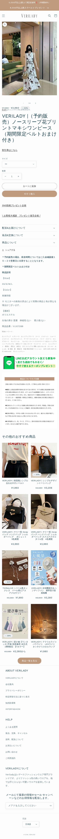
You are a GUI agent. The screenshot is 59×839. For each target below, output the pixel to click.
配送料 (4, 110)
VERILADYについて (14, 678)
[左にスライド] (23, 103)
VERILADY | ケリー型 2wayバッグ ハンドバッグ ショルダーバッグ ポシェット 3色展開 (15, 535)
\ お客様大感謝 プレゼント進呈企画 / (21, 215)
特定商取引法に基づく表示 (17, 697)
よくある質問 (11, 727)
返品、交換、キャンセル (16, 733)
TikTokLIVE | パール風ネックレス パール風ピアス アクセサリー (15, 590)
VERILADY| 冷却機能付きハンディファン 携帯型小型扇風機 (44, 590)
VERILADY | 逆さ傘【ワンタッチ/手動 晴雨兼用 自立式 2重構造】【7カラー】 (15, 644)
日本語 (28, 824)
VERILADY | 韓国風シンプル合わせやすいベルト (15, 481)
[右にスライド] (36, 103)
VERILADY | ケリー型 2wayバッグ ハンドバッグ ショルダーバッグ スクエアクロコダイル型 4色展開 (44, 535)
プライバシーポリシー (15, 690)
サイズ (5, 159)
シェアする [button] (10, 250)
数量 (4, 171)
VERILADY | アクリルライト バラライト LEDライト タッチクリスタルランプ (44, 644)
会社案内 (9, 684)
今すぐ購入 (29, 194)
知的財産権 (10, 703)
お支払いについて (13, 745)
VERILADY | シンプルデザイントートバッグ (44, 481)
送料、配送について (14, 739)
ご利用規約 (10, 758)
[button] (3, 16)
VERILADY (32, 834)
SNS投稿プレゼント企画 (14, 205)
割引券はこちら (9, 150)
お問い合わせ (11, 752)
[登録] (50, 805)
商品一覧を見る (29, 661)
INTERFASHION (12, 709)
